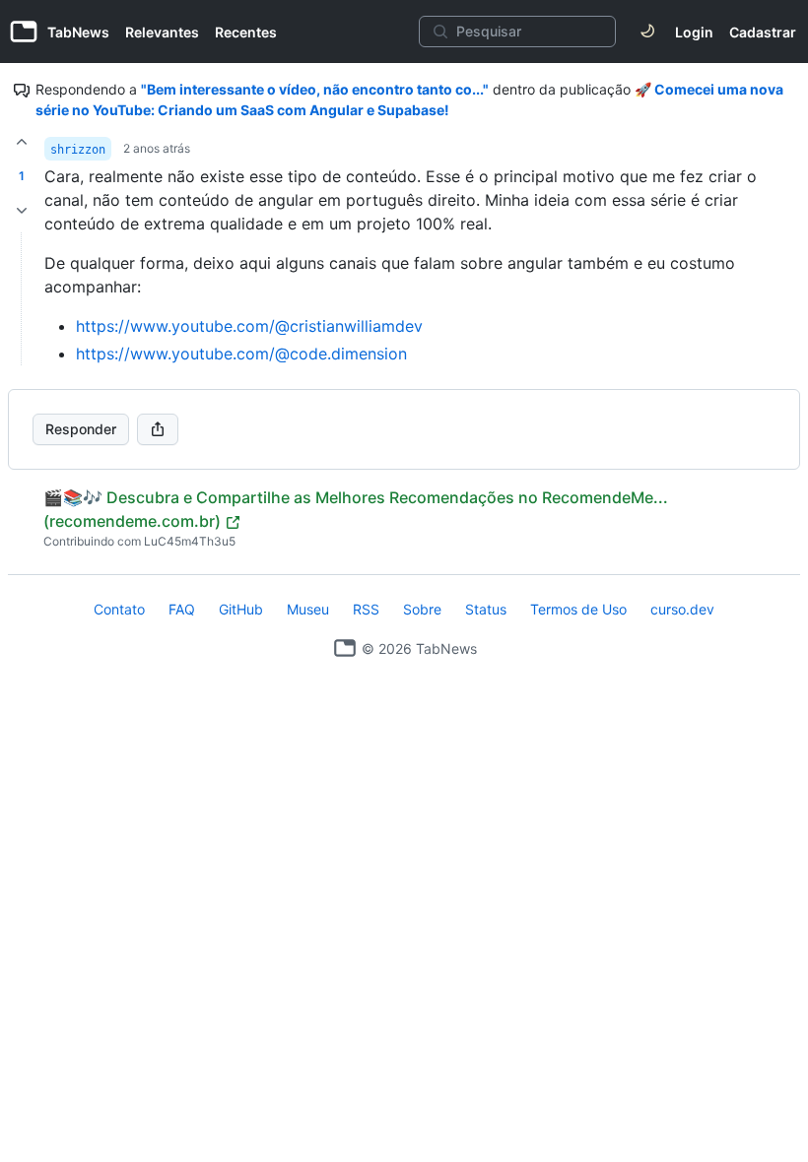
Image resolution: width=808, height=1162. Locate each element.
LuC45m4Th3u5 (190, 541)
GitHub (241, 609)
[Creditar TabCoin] (21, 142)
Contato (119, 609)
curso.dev (682, 609)
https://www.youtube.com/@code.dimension (241, 353)
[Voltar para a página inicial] (345, 648)
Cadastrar (762, 32)
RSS (366, 609)
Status (485, 609)
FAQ (181, 609)
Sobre (422, 609)
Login (694, 32)
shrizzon (77, 150)
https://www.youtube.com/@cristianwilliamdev (249, 326)
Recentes (246, 32)
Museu (308, 609)
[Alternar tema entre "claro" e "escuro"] (647, 31)
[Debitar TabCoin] (21, 211)
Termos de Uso (578, 609)
